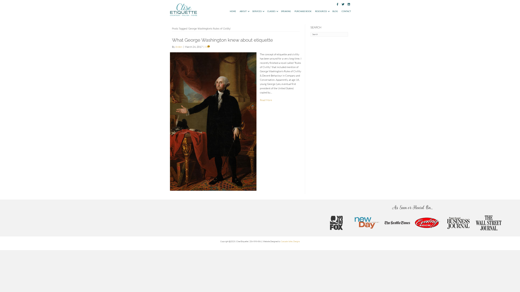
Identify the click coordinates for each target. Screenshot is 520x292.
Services (257, 11)
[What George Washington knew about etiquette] (213, 121)
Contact (346, 11)
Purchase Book (303, 11)
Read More (266, 100)
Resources (321, 11)
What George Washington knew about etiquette (222, 40)
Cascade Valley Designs (290, 241)
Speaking (286, 11)
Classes (271, 11)
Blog (335, 11)
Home (233, 11)
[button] (248, 11)
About (243, 11)
